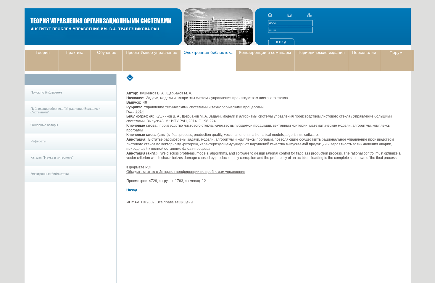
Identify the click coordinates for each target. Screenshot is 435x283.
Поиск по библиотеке (46, 92)
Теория (43, 52)
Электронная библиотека (208, 52)
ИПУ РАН (134, 202)
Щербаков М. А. (179, 93)
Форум (395, 52)
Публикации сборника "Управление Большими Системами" (65, 110)
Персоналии (364, 52)
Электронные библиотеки (49, 174)
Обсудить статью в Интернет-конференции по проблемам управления (185, 172)
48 (145, 102)
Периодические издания (321, 52)
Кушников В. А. (152, 93)
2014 (140, 112)
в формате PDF (139, 167)
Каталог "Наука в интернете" (51, 157)
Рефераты (38, 141)
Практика (74, 52)
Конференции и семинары (265, 52)
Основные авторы (44, 125)
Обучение (106, 52)
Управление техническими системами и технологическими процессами (204, 107)
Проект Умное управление (151, 52)
